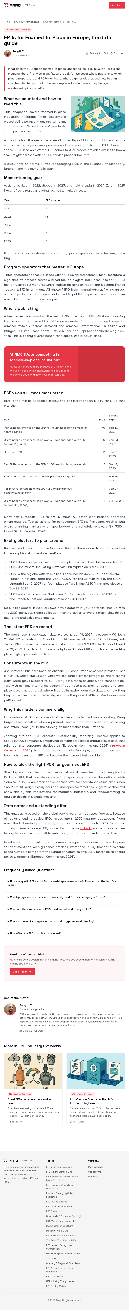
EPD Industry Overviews (26, 21)
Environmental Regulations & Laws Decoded (62, 1178)
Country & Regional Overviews (63, 1263)
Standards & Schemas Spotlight (64, 1216)
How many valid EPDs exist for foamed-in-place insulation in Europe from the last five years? (62, 883)
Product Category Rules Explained (60, 1195)
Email (40, 1030)
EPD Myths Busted (56, 1201)
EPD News (51, 1211)
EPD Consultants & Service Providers (61, 1270)
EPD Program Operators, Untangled (59, 1186)
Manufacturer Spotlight (59, 1225)
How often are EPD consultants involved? (35, 933)
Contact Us (94, 1171)
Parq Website (95, 1166)
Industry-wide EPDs (57, 1230)
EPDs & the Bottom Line (59, 1171)
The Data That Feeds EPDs (61, 1240)
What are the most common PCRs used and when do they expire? (50, 909)
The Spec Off (53, 1258)
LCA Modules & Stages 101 (61, 1220)
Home (7, 21)
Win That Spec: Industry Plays (63, 1253)
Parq (86, 155)
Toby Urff (25, 1005)
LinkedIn (86, 828)
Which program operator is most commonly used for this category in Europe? (57, 897)
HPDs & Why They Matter (60, 1281)
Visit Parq (117, 5)
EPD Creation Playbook (59, 1166)
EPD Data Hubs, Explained (60, 1235)
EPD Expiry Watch (56, 1286)
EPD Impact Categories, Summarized (59, 1247)
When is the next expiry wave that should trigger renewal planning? (52, 921)
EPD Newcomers (55, 1276)
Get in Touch (20, 971)
